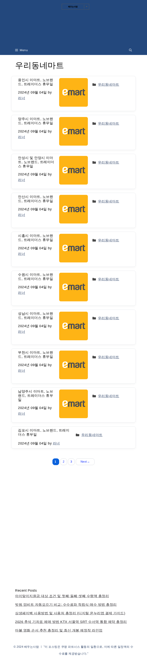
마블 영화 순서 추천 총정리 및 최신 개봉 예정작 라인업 (59, 630)
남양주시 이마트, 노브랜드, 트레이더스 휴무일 (35, 396)
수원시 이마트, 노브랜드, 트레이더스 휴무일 (35, 277)
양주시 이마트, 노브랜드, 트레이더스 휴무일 (35, 121)
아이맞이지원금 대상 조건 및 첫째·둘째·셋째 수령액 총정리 (62, 596)
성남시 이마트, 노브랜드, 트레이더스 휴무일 (35, 316)
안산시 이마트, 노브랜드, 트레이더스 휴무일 (35, 199)
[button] (130, 50)
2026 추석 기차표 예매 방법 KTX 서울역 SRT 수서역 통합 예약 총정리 (71, 622)
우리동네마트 (108, 84)
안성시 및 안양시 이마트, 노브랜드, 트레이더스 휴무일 (36, 162)
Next (85, 461)
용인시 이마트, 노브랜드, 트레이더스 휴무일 (35, 82)
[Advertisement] (73, 546)
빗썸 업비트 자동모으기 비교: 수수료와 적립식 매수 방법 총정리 (66, 605)
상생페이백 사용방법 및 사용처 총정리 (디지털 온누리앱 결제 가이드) (70, 613)
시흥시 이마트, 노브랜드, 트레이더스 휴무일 (35, 238)
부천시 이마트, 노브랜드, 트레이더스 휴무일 (35, 355)
